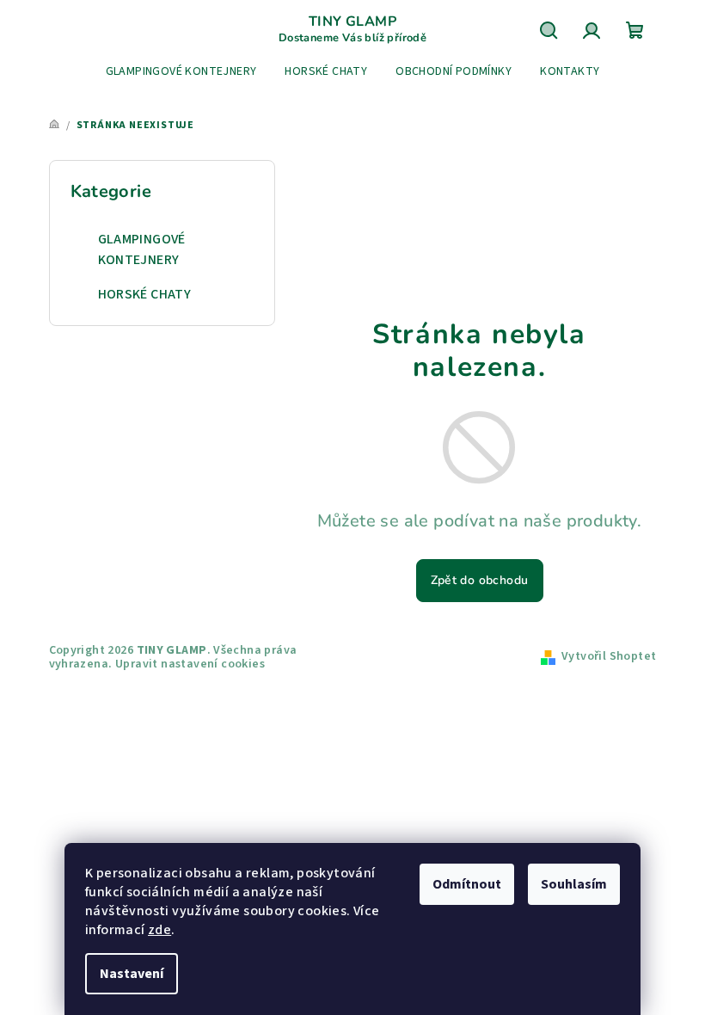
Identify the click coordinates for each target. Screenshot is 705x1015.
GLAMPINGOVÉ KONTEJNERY (142, 249)
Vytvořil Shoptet (608, 656)
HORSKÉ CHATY (145, 294)
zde (159, 929)
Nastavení (131, 973)
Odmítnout (466, 884)
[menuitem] (181, 71)
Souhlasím (574, 884)
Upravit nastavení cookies (190, 664)
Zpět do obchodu (480, 580)
